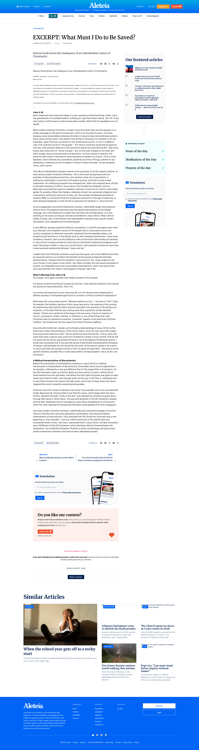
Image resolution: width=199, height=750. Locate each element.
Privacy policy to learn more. (72, 492)
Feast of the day (137, 151)
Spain (145, 607)
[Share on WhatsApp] (118, 64)
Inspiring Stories (68, 16)
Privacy (136, 742)
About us (83, 742)
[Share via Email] (114, 64)
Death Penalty (109, 607)
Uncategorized (38, 28)
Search (48, 7)
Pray (51, 16)
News (92, 16)
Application (99, 712)
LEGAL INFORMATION (95, 742)
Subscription (99, 718)
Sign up (40, 498)
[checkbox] (36, 492)
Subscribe (161, 6)
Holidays (125, 16)
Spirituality (113, 16)
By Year (120, 709)
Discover (82, 16)
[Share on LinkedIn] (105, 64)
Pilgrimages (108, 646)
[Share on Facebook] (101, 64)
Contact (118, 742)
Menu (42, 16)
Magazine (98, 715)
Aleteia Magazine (153, 16)
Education (29, 607)
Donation (98, 721)
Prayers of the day (138, 168)
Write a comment (76, 577)
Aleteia (57, 43)
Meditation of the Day (141, 159)
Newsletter (99, 709)
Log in (153, 7)
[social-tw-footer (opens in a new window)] (102, 735)
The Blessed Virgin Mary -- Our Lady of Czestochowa (108, 10)
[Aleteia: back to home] (99, 5)
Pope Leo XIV (137, 16)
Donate (175, 6)
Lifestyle (101, 16)
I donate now (44, 531)
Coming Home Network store (84, 103)
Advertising (99, 725)
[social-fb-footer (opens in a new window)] (97, 735)
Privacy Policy (127, 742)
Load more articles (144, 117)
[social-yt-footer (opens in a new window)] (93, 735)
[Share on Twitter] (109, 64)
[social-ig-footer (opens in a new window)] (106, 735)
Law (144, 646)
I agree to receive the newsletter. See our (59, 492)
